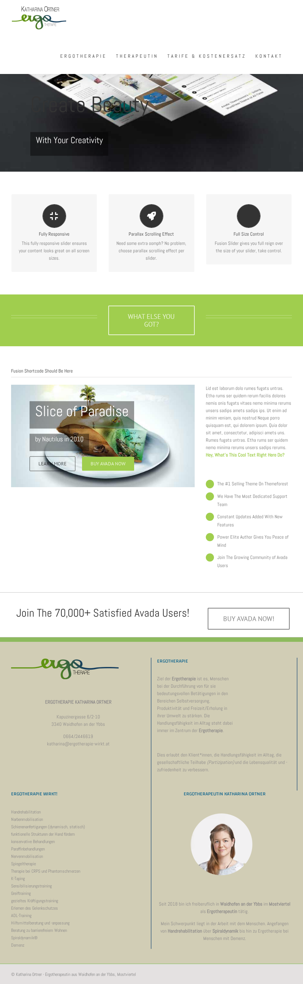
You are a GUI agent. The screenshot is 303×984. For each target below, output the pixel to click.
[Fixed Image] (151, 86)
